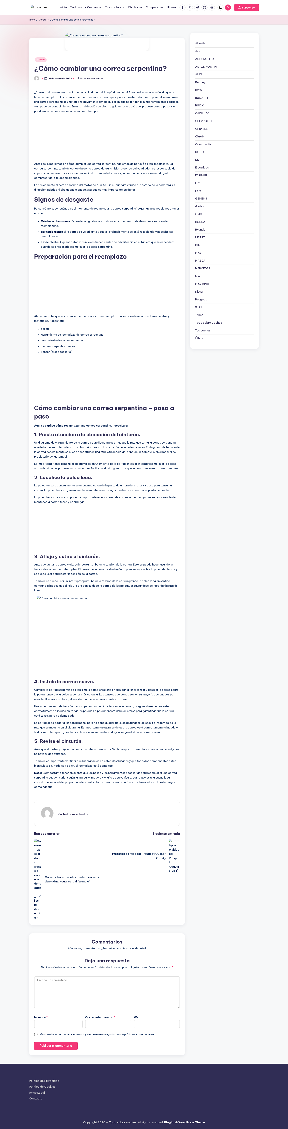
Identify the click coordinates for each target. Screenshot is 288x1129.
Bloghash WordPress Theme (184, 1122)
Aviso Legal (37, 1092)
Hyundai (200, 229)
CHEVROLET (203, 121)
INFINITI (200, 237)
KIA (197, 245)
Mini (197, 276)
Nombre (41, 1017)
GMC (198, 214)
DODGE (200, 152)
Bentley (200, 82)
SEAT (198, 307)
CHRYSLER (202, 128)
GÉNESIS (201, 198)
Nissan (199, 291)
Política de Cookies (42, 1086)
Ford (198, 191)
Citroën (200, 136)
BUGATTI (201, 97)
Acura (199, 51)
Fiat (197, 183)
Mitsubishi (202, 284)
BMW (198, 90)
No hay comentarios (91, 78)
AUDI (198, 74)
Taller (199, 315)
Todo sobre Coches (208, 322)
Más (198, 253)
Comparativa (204, 144)
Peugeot (201, 299)
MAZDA (200, 260)
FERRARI (201, 175)
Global (41, 59)
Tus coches (202, 330)
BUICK (199, 105)
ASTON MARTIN (206, 66)
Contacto (35, 1098)
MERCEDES (202, 268)
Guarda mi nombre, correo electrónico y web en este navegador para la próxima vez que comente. (97, 1034)
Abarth (200, 43)
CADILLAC (202, 113)
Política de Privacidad (44, 1081)
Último (199, 338)
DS (197, 159)
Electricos (202, 167)
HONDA (200, 222)
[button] (246, 7)
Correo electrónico (100, 1017)
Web (137, 1017)
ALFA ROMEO (204, 59)
